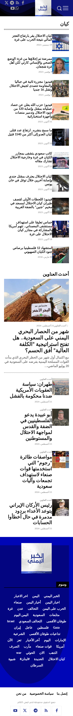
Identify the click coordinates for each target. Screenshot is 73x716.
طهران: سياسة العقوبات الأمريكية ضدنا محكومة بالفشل (31, 390)
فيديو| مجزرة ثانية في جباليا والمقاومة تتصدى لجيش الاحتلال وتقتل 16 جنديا (30, 85)
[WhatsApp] (17, 8)
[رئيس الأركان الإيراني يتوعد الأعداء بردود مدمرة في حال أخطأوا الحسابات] (60, 507)
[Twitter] (6, 3)
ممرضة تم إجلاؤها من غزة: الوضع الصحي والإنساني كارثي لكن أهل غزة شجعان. (30, 62)
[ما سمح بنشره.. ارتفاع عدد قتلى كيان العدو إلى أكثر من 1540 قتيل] (60, 137)
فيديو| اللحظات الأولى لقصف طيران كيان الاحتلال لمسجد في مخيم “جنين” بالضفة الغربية (31, 203)
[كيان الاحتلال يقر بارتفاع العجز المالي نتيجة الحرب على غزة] (60, 42)
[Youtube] (12, 8)
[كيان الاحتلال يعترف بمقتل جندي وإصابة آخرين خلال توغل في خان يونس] (60, 183)
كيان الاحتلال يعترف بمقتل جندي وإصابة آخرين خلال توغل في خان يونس (30, 180)
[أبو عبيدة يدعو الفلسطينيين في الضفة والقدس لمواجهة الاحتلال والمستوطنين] (60, 417)
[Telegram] (12, 3)
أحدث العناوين (60, 326)
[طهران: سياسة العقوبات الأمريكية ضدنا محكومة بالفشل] (60, 386)
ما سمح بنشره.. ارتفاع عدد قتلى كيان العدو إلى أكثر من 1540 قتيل (30, 134)
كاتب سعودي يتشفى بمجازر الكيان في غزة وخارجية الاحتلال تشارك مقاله (31, 157)
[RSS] (17, 3)
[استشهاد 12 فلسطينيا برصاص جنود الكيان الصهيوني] (60, 254)
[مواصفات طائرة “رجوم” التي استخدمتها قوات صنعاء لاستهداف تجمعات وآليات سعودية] (60, 459)
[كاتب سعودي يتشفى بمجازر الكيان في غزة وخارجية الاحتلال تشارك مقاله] (60, 160)
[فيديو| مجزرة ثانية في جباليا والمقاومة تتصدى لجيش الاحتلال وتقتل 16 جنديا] (60, 88)
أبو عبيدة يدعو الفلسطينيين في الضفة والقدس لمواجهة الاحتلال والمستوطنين (36, 427)
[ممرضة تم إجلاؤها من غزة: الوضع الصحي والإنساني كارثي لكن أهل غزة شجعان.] (60, 65)
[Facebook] (23, 3)
